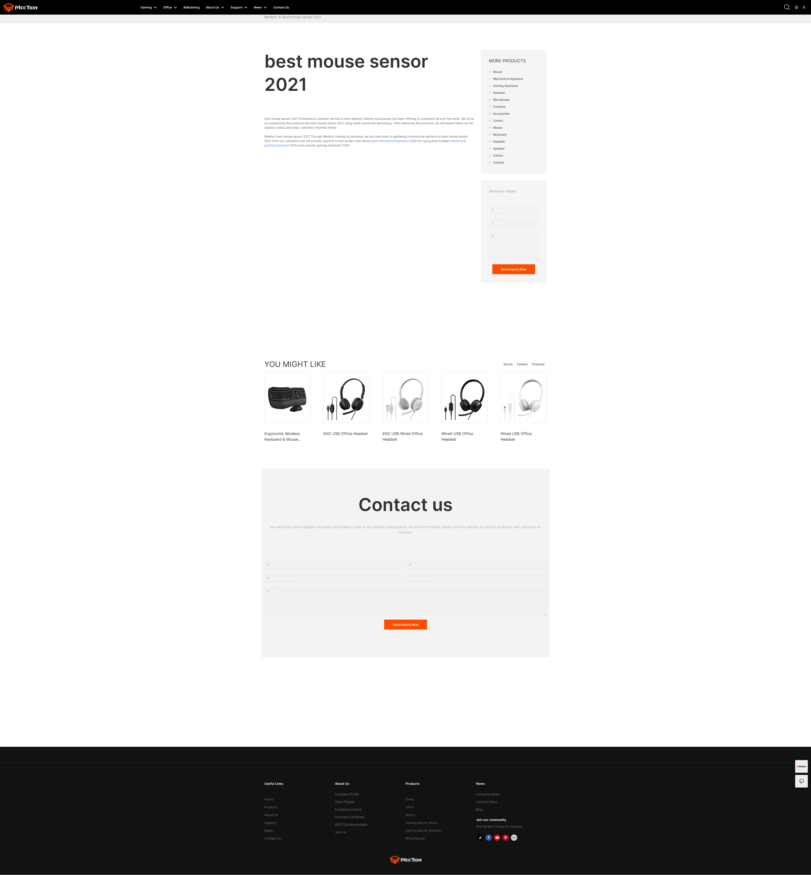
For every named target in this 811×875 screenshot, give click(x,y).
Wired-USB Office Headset (457, 436)
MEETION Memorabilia (351, 825)
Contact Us (272, 838)
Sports (508, 364)
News (268, 831)
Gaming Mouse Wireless (423, 831)
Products (538, 364)
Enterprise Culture (348, 809)
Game (410, 799)
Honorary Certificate (350, 817)
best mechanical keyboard (390, 141)
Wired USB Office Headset (516, 436)
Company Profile (347, 794)
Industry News (486, 802)
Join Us (340, 832)
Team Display (344, 802)
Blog (479, 809)
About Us (271, 815)
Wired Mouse (415, 838)
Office (410, 807)
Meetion (270, 17)
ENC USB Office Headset (345, 433)
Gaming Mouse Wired (421, 823)
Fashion (522, 364)
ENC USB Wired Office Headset (402, 436)
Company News (487, 794)
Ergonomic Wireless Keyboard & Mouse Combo (282, 436)
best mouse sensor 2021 (302, 17)
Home (268, 799)
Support (270, 823)
